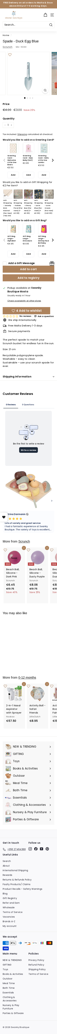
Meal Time (9, 983)
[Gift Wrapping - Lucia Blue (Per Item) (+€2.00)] (39, 194)
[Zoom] (45, 90)
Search (7, 861)
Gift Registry (10, 898)
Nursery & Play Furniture (11, 1007)
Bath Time (9, 988)
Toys (5, 969)
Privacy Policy (36, 960)
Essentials (8, 992)
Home (6, 35)
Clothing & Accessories (9, 999)
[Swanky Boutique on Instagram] (30, 849)
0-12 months (27, 677)
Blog (5, 893)
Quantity (9, 118)
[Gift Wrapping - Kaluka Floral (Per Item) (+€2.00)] (18, 194)
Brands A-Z (9, 921)
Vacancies (9, 916)
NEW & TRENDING (12, 960)
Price (6, 104)
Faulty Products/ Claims (17, 884)
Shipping (22, 134)
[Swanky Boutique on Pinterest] (47, 849)
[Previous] (4, 160)
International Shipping (15, 870)
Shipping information (17, 376)
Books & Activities (13, 974)
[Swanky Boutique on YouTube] (41, 849)
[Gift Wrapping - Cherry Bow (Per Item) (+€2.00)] (28, 194)
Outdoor (8, 978)
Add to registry (28, 278)
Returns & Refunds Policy (17, 879)
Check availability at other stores (24, 300)
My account (10, 926)
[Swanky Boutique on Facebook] (36, 849)
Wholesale (9, 907)
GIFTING (7, 964)
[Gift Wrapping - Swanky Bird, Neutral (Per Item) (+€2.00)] (8, 194)
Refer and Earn (11, 902)
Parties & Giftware (13, 1013)
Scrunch (8, 46)
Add (13, 175)
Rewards (7, 875)
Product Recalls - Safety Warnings (22, 889)
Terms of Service (12, 912)
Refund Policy (36, 964)
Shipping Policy (37, 969)
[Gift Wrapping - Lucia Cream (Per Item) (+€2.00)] (49, 194)
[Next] (53, 160)
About (6, 865)
